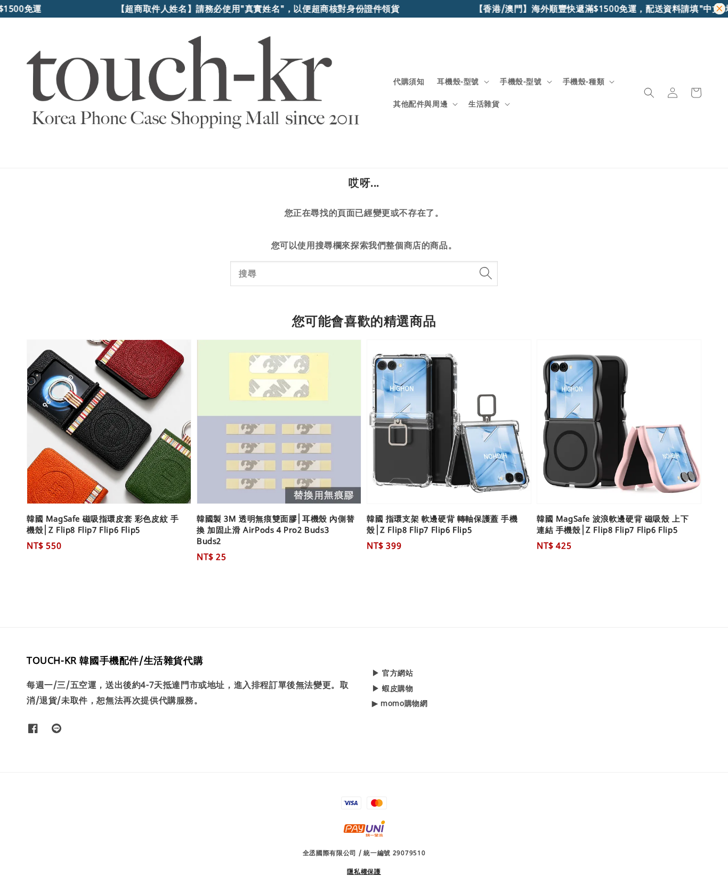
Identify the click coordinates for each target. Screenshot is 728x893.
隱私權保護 (364, 871)
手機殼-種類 (584, 81)
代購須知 (408, 81)
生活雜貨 (483, 104)
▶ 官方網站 (393, 673)
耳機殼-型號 (458, 81)
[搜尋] (485, 273)
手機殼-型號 (521, 81)
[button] (649, 92)
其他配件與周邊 (420, 104)
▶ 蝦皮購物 (393, 688)
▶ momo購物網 (399, 703)
